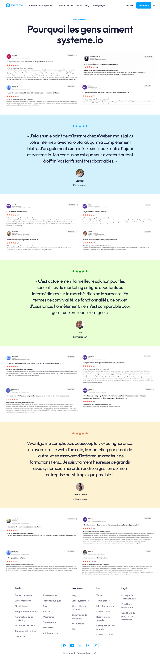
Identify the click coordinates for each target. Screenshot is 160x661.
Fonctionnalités (66, 5)
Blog (87, 5)
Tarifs (79, 5)
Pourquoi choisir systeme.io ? (42, 5)
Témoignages (98, 5)
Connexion (130, 5)
